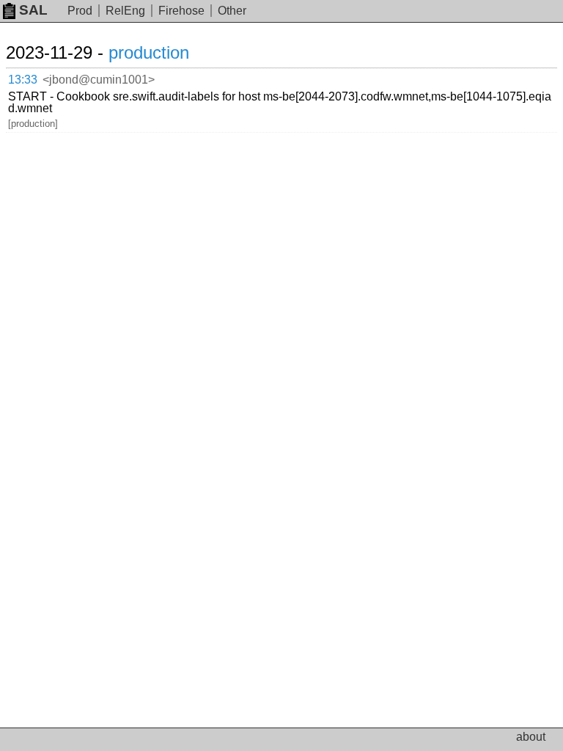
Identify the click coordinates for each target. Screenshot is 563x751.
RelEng (125, 10)
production (148, 52)
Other (232, 10)
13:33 (22, 79)
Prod (79, 10)
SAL (33, 10)
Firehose (181, 10)
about (530, 736)
